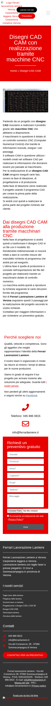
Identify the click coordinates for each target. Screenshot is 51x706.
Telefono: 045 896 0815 (25, 415)
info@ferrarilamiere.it (25, 432)
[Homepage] (11, 13)
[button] (48, 13)
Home (13, 70)
